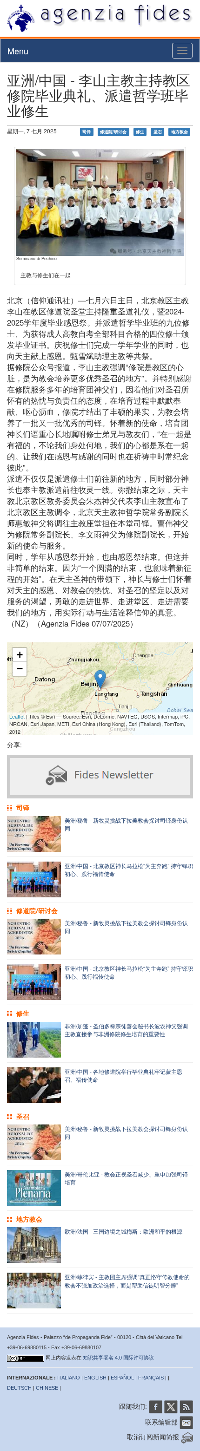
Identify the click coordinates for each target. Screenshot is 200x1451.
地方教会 (179, 132)
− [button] (20, 668)
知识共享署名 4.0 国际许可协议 (118, 1357)
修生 (140, 132)
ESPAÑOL (122, 1377)
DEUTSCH (19, 1388)
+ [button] (20, 654)
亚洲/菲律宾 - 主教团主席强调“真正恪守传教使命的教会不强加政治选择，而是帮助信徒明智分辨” (127, 1280)
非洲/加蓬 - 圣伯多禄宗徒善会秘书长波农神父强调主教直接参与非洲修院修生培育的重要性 (126, 1030)
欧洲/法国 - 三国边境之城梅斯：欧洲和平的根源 (123, 1231)
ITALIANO (68, 1377)
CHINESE (47, 1388)
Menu (17, 51)
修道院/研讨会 (113, 132)
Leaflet (17, 716)
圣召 (157, 132)
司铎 (86, 132)
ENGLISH (95, 1377)
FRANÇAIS (151, 1377)
